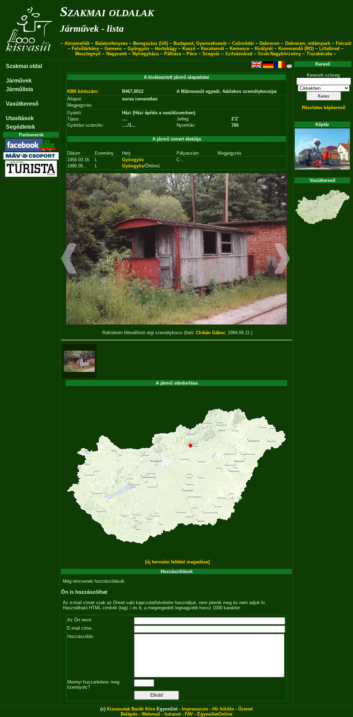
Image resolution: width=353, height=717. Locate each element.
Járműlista (19, 89)
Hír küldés (223, 708)
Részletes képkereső (323, 107)
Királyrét (264, 48)
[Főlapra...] (30, 56)
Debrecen (270, 43)
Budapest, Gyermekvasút (199, 43)
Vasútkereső (22, 104)
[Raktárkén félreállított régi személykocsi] (79, 361)
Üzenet (245, 708)
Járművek (19, 81)
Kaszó (188, 48)
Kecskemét (212, 48)
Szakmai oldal (24, 66)
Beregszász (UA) (150, 43)
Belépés (129, 714)
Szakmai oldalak (107, 11)
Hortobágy (166, 48)
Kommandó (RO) (296, 48)
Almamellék (77, 43)
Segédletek (20, 127)
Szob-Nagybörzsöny (279, 53)
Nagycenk (116, 53)
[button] (69, 259)
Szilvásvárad (238, 53)
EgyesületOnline (214, 714)
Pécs (191, 53)
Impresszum (195, 708)
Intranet (172, 714)
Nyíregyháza (145, 53)
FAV (189, 714)
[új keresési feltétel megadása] (177, 561)
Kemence (239, 48)
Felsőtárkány (85, 48)
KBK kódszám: (83, 91)
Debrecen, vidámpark (307, 43)
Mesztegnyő (88, 53)
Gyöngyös (138, 48)
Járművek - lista (92, 28)
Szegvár (211, 53)
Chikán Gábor (210, 332)
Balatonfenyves (111, 43)
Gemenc (113, 48)
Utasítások (20, 118)
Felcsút (343, 43)
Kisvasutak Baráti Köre (131, 708)
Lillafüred (329, 48)
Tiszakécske (319, 53)
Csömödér (243, 43)
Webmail (151, 714)
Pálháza (172, 53)
